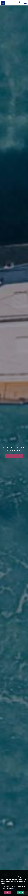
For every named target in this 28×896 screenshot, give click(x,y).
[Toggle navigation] (25, 2)
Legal (12, 888)
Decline (7, 892)
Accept (20, 892)
